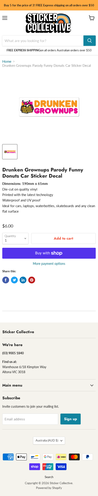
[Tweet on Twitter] (14, 280)
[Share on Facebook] (5, 280)
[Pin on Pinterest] (31, 280)
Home (6, 61)
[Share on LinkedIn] (23, 280)
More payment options (49, 263)
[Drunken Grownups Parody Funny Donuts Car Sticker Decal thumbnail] (10, 151)
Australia (47, 440)
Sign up (70, 419)
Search (49, 477)
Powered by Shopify (49, 488)
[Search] (89, 40)
